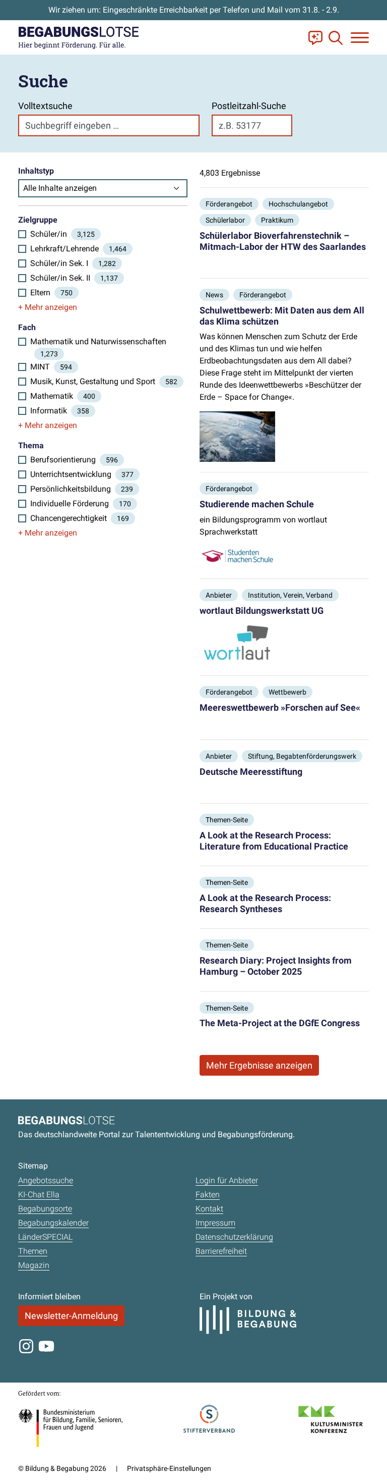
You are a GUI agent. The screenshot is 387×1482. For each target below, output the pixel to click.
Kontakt (209, 1208)
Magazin (33, 1265)
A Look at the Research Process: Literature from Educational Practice (274, 841)
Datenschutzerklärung (234, 1237)
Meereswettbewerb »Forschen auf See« (280, 707)
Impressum (215, 1223)
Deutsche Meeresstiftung (251, 771)
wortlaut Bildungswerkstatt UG (262, 610)
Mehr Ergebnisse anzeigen (259, 1065)
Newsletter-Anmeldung (71, 1315)
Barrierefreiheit (221, 1251)
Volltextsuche (45, 105)
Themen (32, 1251)
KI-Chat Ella (38, 1194)
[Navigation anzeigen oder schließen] (360, 37)
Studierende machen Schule (257, 504)
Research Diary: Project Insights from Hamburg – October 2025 (276, 966)
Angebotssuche (45, 1180)
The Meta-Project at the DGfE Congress (280, 1023)
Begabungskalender (53, 1223)
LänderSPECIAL (45, 1237)
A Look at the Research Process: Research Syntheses (265, 903)
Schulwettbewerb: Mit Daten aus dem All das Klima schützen (282, 316)
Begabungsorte (45, 1208)
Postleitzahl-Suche (249, 105)
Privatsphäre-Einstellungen (169, 1468)
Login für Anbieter (227, 1180)
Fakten (208, 1194)
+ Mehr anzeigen (47, 307)
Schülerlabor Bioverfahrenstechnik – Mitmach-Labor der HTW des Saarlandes (283, 241)
